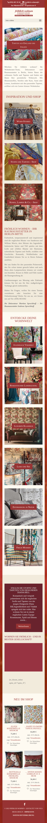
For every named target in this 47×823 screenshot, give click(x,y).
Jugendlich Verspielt (23, 345)
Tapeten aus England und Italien (23, 45)
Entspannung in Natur (23, 507)
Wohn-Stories (23, 121)
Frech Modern (23, 547)
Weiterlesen (23, 626)
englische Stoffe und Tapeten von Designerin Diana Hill (23, 590)
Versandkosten (15, 740)
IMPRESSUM (29, 812)
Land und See (23, 466)
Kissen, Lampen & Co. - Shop (23, 202)
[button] (13, 744)
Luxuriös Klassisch (23, 426)
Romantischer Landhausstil (23, 385)
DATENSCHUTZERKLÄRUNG (23, 815)
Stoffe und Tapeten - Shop (23, 161)
